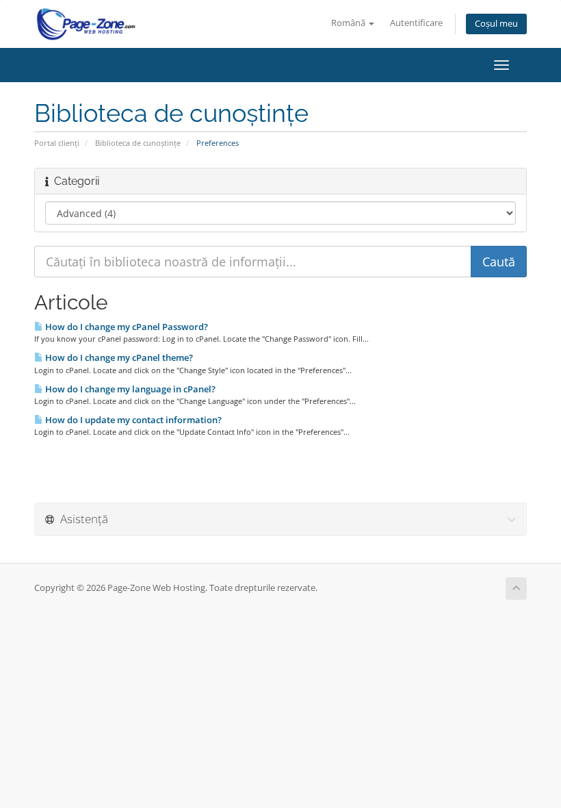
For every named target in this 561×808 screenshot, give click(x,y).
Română (349, 23)
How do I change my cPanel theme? (118, 357)
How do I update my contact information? (132, 420)
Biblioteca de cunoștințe (138, 143)
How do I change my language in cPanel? (129, 389)
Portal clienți (56, 143)
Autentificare (416, 23)
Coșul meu (496, 23)
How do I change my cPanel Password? (125, 326)
